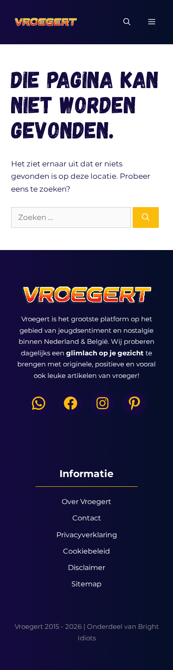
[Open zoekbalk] (126, 22)
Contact (86, 518)
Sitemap (86, 584)
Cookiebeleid (86, 551)
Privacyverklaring (86, 535)
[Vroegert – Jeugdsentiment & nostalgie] (45, 22)
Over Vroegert (86, 501)
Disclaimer (86, 567)
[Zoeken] (146, 217)
